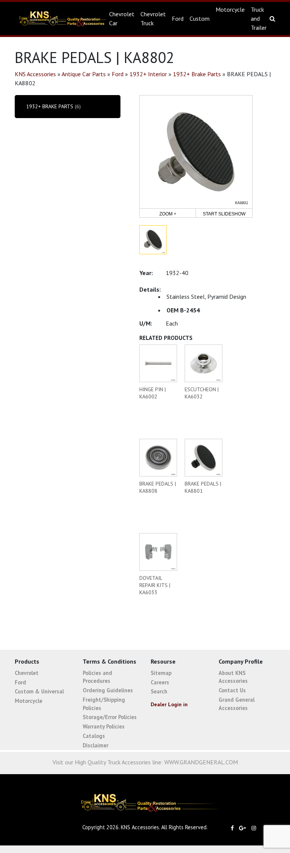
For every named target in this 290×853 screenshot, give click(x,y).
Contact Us (232, 690)
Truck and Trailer (259, 18)
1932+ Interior (148, 74)
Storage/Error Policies (110, 717)
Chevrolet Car (121, 18)
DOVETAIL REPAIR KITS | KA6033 (154, 585)
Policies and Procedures (97, 677)
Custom (200, 18)
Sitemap (161, 672)
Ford (178, 18)
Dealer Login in (169, 704)
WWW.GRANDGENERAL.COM (201, 762)
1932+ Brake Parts (197, 74)
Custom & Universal (39, 691)
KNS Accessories (57, 18)
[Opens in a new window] (234, 827)
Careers (160, 682)
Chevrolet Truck (153, 18)
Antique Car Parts (84, 74)
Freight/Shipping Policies (104, 704)
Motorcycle (230, 9)
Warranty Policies (104, 726)
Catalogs (94, 735)
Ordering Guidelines (108, 690)
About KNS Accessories (233, 677)
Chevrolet (27, 672)
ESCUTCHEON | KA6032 (202, 393)
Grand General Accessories (237, 704)
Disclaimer (95, 745)
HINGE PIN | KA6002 (152, 393)
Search (159, 691)
